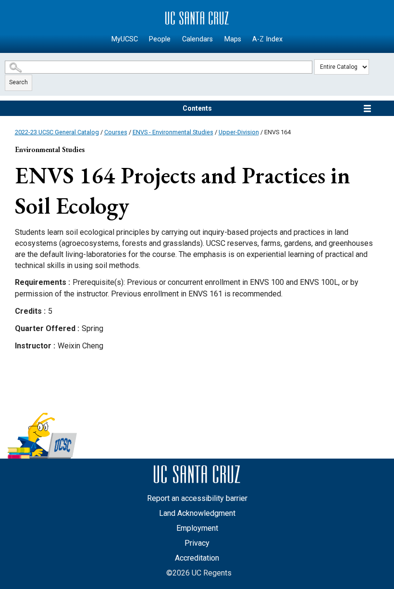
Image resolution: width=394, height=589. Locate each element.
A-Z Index (267, 39)
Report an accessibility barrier (197, 498)
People (160, 39)
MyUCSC (124, 39)
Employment (197, 528)
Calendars (197, 39)
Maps (232, 39)
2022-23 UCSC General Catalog (57, 132)
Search (18, 82)
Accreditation (197, 558)
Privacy (197, 543)
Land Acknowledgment (197, 513)
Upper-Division (239, 132)
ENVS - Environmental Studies (173, 132)
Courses (115, 132)
